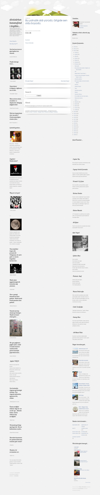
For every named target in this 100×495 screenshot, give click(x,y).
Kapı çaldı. (77, 66)
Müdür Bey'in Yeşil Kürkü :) (80, 73)
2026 (75, 134)
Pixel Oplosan (82, 486)
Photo (75, 479)
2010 (75, 46)
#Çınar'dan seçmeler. (83, 360)
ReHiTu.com (76, 459)
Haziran (76, 62)
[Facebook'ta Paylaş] (30, 33)
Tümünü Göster (87, 482)
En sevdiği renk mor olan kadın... (82, 96)
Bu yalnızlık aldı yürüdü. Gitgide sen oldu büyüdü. (46, 22)
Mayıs (76, 60)
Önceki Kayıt (29, 81)
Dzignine (16, 475)
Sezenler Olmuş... (78, 94)
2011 (75, 48)
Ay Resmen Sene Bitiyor (84, 470)
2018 (75, 121)
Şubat (76, 54)
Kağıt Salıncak (77, 450)
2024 (75, 130)
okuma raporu (75, 433)
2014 (75, 113)
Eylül (76, 103)
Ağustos (76, 101)
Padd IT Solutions (33, 112)
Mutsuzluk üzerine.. (79, 98)
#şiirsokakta (75, 424)
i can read (76, 447)
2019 (75, 123)
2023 (75, 129)
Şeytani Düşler (78, 86)
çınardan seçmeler (76, 436)
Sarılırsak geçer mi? (83, 348)
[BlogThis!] (27, 33)
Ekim (76, 105)
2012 (75, 50)
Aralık (76, 109)
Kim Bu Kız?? (14, 44)
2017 (75, 119)
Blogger (81, 488)
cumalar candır (84, 428)
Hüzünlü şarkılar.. (78, 79)
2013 (75, 111)
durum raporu (75, 431)
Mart (76, 56)
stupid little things (78, 468)
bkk (73, 428)
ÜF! (75, 71)
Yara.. (76, 88)
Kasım (76, 107)
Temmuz (77, 64)
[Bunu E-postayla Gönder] (26, 33)
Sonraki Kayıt (65, 81)
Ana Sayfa (13, 41)
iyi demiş (83, 431)
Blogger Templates (54, 112)
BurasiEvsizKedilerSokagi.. (80, 478)
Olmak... (76, 92)
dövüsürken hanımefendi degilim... (16, 23)
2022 (75, 127)
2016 (75, 117)
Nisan (76, 58)
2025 (75, 132)
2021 (75, 125)
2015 (75, 115)
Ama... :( (76, 100)
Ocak (76, 52)
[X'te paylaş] (29, 33)
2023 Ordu (81, 395)
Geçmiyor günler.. (78, 90)
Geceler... (77, 84)
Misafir (80, 372)
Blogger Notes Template (43, 112)
